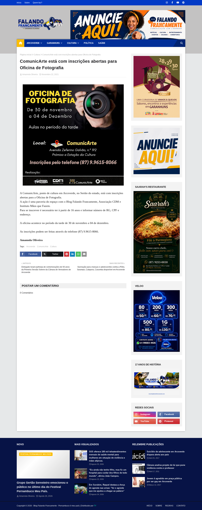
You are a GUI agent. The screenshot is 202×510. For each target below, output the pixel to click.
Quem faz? (37, 3)
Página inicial (26, 55)
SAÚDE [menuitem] (101, 43)
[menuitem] (20, 43)
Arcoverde (30, 246)
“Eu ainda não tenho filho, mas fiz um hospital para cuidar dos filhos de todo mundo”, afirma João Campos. (108, 473)
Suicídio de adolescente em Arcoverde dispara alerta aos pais (165, 453)
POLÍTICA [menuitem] (88, 43)
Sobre (27, 3)
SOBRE (158, 506)
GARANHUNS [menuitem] (53, 43)
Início (19, 3)
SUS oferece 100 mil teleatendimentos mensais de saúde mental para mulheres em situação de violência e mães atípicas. (107, 456)
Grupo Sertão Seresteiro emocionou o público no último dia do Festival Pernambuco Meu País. (42, 487)
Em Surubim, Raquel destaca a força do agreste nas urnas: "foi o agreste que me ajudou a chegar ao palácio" (107, 488)
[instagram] (167, 3)
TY (95, 506)
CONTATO (180, 506)
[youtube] (178, 3)
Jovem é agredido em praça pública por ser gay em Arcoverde (164, 480)
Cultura (37, 55)
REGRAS (169, 506)
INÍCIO (149, 506)
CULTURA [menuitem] (72, 43)
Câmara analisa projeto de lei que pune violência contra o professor (166, 466)
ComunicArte (42, 246)
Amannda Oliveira (30, 74)
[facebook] (172, 3)
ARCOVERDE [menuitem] (33, 43)
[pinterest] (183, 3)
